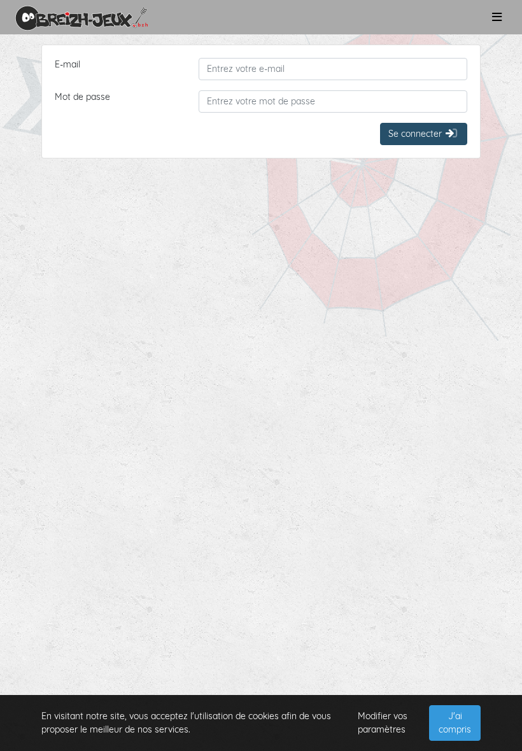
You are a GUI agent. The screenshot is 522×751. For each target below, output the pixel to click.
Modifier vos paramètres (382, 722)
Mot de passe (82, 96)
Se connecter (416, 133)
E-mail (67, 64)
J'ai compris (455, 722)
